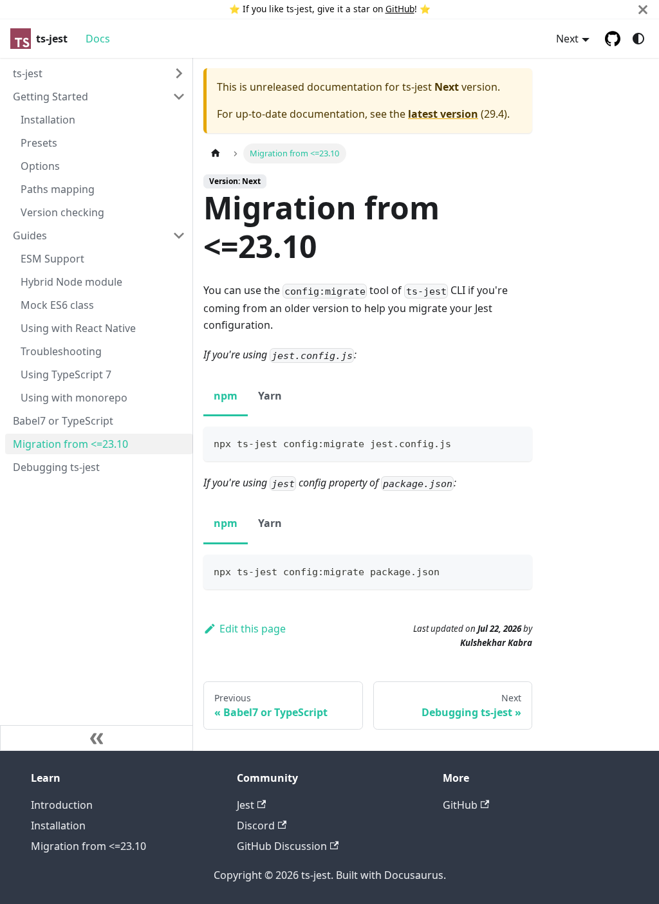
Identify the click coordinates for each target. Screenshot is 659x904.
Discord (256, 825)
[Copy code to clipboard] (516, 442)
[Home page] (215, 153)
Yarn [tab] (270, 396)
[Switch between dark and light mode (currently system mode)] (638, 38)
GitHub (399, 9)
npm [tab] (225, 396)
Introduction (62, 805)
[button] (99, 73)
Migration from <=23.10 (88, 846)
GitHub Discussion (282, 846)
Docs (98, 39)
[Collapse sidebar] (96, 738)
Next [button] (567, 39)
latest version (443, 114)
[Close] (643, 9)
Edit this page (252, 629)
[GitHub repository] (612, 38)
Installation (58, 825)
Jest (245, 805)
